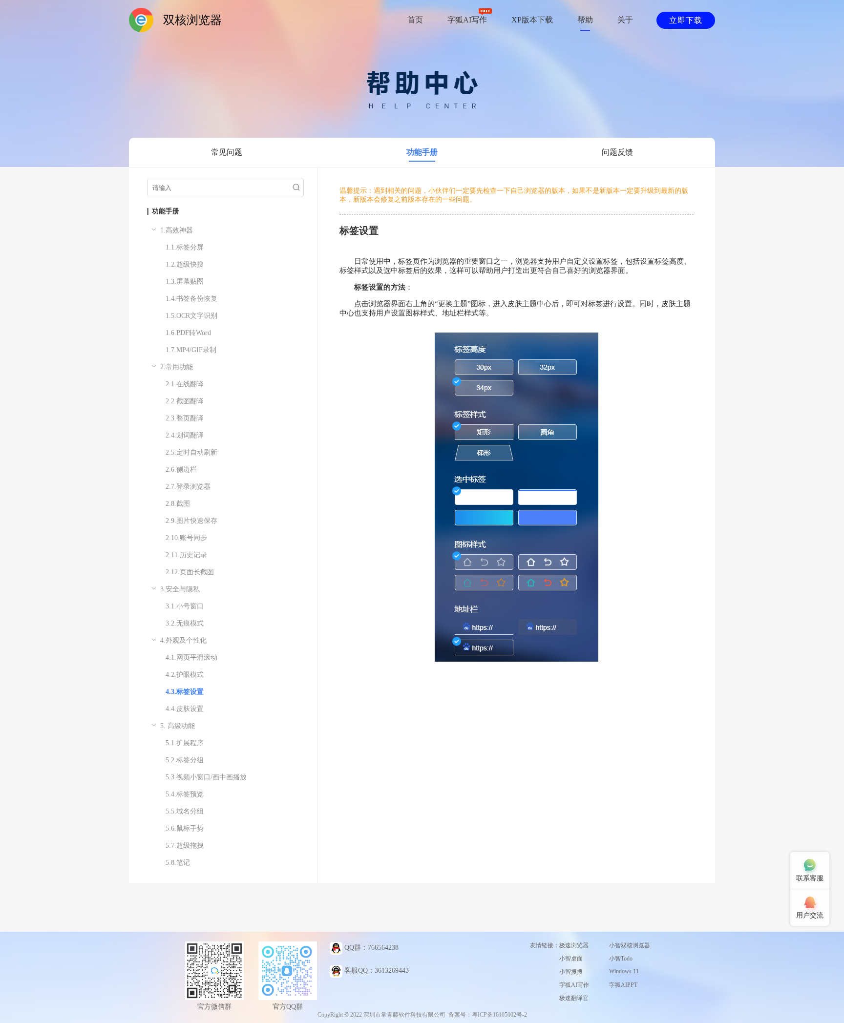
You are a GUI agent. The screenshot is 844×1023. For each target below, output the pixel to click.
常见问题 (226, 152)
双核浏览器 (192, 20)
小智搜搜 (571, 971)
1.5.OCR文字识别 (191, 315)
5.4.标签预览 (185, 794)
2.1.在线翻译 (185, 384)
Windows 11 (624, 971)
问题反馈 (617, 152)
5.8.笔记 (178, 862)
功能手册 (422, 152)
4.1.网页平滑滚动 (191, 657)
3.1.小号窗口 (185, 606)
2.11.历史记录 (186, 555)
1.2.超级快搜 (185, 264)
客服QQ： (375, 970)
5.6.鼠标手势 (185, 828)
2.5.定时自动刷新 (191, 452)
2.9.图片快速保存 (191, 520)
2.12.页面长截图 (190, 572)
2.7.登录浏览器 (188, 486)
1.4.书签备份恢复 (191, 298)
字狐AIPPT (623, 984)
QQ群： (370, 947)
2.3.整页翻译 (185, 418)
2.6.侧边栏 (181, 469)
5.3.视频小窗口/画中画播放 (206, 777)
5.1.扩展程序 (185, 743)
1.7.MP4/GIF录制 (191, 350)
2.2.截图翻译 (185, 401)
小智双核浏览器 (629, 945)
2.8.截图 (178, 503)
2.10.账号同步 (186, 538)
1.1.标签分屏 (185, 247)
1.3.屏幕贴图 (185, 281)
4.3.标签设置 (185, 691)
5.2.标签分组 (185, 760)
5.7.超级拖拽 (185, 845)
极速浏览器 (574, 945)
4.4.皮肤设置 (185, 708)
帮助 (585, 20)
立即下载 (685, 20)
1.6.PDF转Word (188, 332)
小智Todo (621, 958)
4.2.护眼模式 (185, 674)
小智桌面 (571, 958)
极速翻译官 (574, 998)
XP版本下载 (532, 20)
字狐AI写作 (467, 20)
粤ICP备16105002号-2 (499, 1014)
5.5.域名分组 (185, 811)
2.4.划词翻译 (185, 435)
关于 (625, 20)
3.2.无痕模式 (185, 623)
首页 (415, 20)
